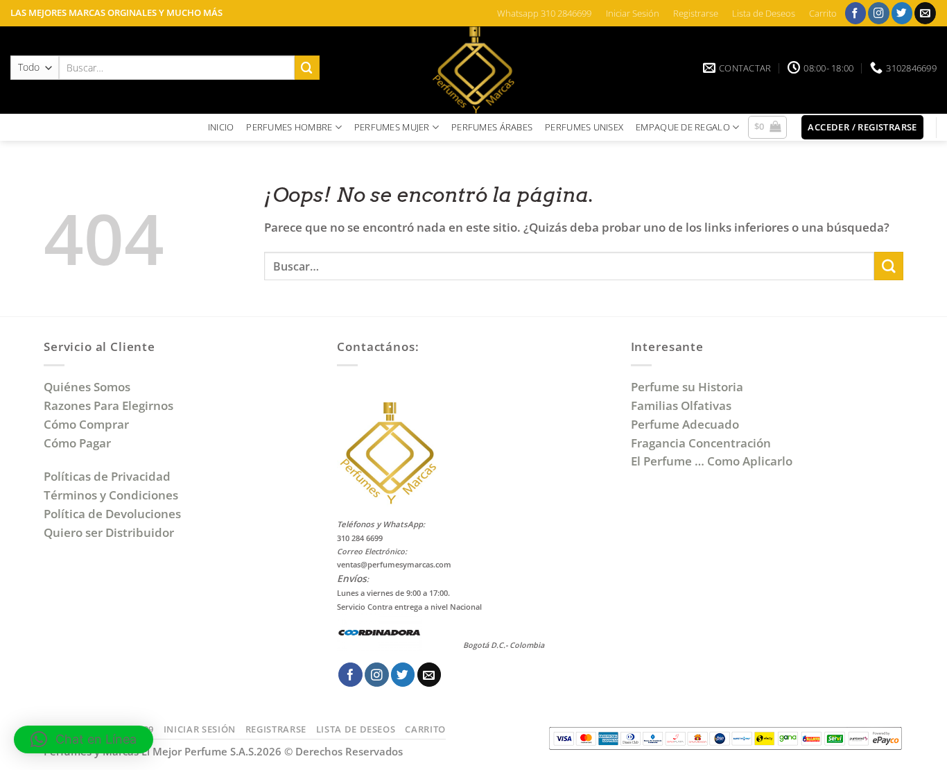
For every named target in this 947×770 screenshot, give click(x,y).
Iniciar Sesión (632, 13)
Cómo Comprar (88, 424)
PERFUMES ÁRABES (491, 127)
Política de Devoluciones (112, 514)
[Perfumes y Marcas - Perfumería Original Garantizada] (473, 70)
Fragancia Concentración (702, 443)
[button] (768, 127)
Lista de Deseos (763, 13)
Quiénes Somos (90, 387)
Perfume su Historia (687, 387)
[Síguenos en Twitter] (902, 13)
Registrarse (695, 13)
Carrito (823, 13)
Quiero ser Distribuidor (109, 532)
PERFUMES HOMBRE (289, 127)
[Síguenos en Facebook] (856, 13)
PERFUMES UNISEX (584, 127)
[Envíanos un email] (925, 13)
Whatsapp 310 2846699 (544, 13)
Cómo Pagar (77, 443)
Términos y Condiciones (111, 495)
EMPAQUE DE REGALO (683, 127)
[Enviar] (307, 67)
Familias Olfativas (681, 405)
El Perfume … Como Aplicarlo (711, 461)
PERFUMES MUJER (392, 127)
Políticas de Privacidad (107, 476)
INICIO (221, 127)
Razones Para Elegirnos (111, 405)
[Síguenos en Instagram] (878, 13)
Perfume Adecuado (686, 424)
